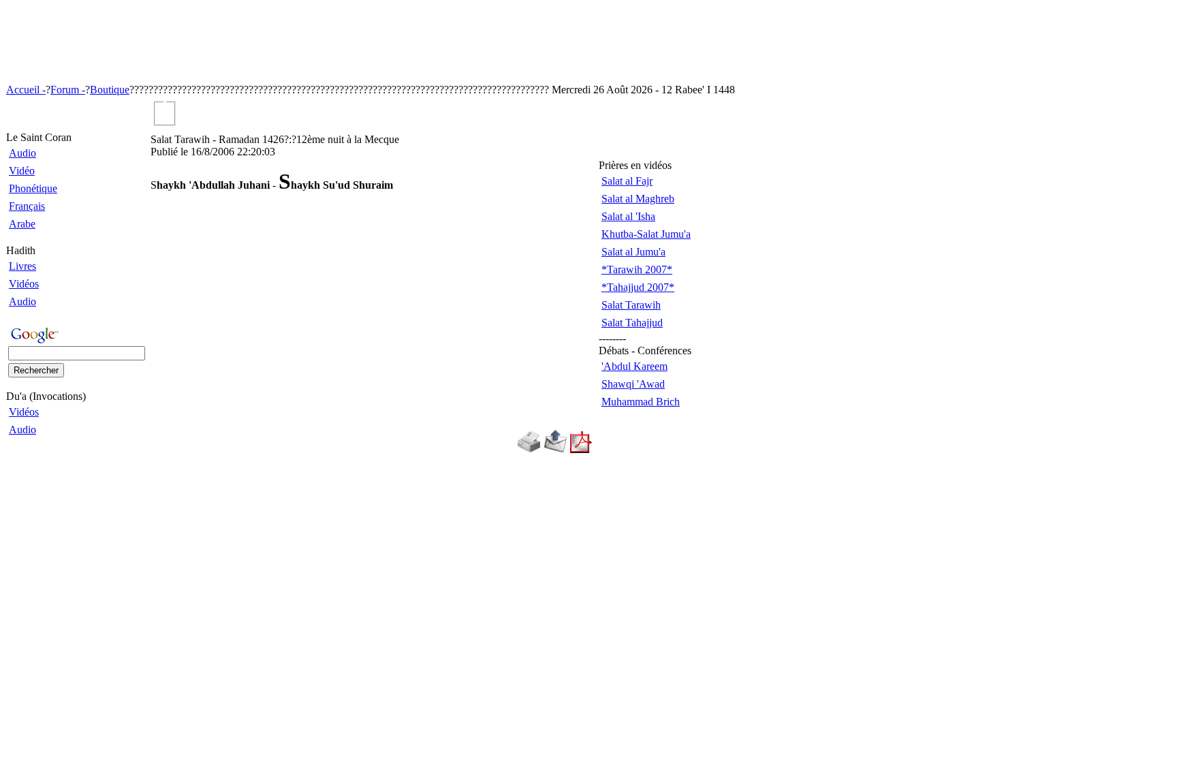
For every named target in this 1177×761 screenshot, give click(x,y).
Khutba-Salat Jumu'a (646, 234)
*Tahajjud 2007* (637, 287)
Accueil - (26, 89)
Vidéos (24, 284)
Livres (22, 266)
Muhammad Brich (640, 401)
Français (27, 206)
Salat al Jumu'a (633, 252)
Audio (22, 153)
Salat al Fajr (627, 181)
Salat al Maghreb (637, 198)
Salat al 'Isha (628, 216)
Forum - (67, 89)
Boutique (109, 89)
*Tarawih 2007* (636, 269)
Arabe (22, 224)
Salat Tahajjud (632, 322)
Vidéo (22, 170)
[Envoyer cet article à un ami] (555, 449)
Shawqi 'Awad (633, 384)
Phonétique (33, 188)
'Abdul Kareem (634, 366)
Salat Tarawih (631, 305)
